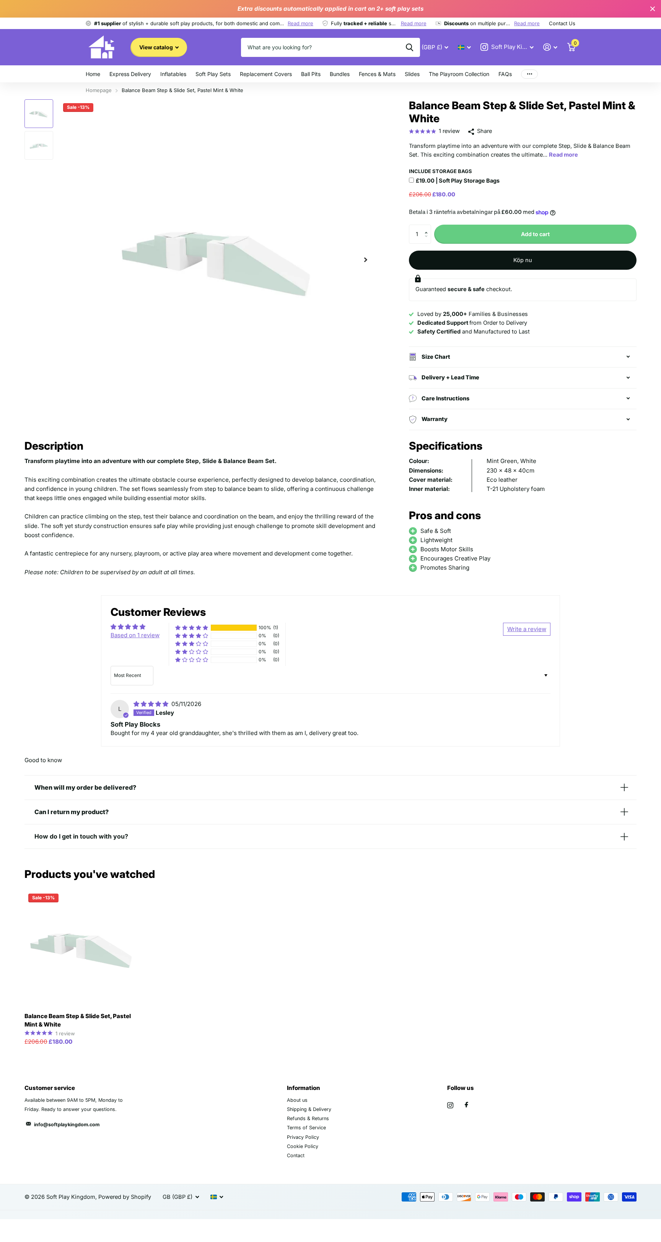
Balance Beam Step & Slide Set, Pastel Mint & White (77, 1020)
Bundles (340, 74)
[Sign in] (550, 47)
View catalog (156, 47)
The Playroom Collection (459, 74)
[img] (152, 704)
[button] (365, 259)
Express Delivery (130, 74)
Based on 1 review (135, 635)
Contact (295, 1155)
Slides (412, 74)
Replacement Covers (266, 74)
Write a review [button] (526, 629)
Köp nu (522, 260)
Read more (300, 23)
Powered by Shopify (124, 1196)
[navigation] (38, 113)
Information (303, 1087)
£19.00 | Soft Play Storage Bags (458, 180)
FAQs (505, 74)
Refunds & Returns (308, 1118)
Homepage (99, 90)
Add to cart (535, 234)
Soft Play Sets (213, 74)
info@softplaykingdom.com (66, 1124)
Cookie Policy (302, 1146)
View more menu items (529, 74)
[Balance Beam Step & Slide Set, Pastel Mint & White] (83, 948)
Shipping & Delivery (309, 1109)
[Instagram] (450, 1105)
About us (297, 1100)
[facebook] (466, 1105)
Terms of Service (306, 1127)
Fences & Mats (377, 74)
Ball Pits (311, 74)
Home (93, 74)
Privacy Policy (303, 1137)
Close (652, 9)
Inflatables (173, 74)
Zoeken (409, 47)
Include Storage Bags (440, 171)
